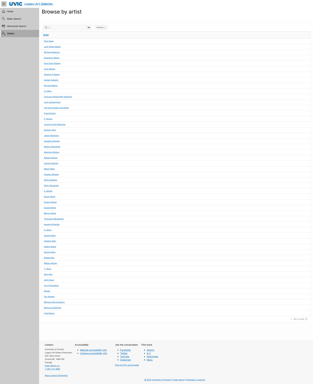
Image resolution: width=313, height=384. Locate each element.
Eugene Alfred (50, 202)
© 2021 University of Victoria (157, 379)
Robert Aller (49, 257)
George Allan (50, 235)
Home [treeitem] (10, 11)
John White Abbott (52, 46)
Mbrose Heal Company (54, 302)
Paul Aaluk (49, 41)
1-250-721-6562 (52, 369)
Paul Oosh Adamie (52, 63)
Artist (46, 35)
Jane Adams (49, 69)
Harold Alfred (50, 207)
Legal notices (178, 379)
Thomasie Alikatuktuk (54, 219)
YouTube (124, 356)
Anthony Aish (50, 130)
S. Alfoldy (48, 191)
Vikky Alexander (51, 185)
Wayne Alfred (50, 213)
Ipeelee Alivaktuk (52, 224)
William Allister (50, 263)
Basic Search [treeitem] (14, 18)
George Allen (50, 252)
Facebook (125, 350)
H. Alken (48, 230)
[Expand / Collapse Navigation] (4, 4)
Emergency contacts (195, 379)
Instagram (125, 359)
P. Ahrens (48, 119)
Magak (47, 291)
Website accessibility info (93, 350)
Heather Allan (50, 241)
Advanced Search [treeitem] (16, 26)
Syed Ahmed (49, 113)
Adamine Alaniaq (51, 152)
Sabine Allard (50, 246)
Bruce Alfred (49, 196)
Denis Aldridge (50, 180)
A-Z (149, 353)
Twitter (123, 353)
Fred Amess (49, 313)
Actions (100, 27)
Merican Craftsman (52, 307)
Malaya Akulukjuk (52, 146)
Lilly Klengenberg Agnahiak (56, 107)
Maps (150, 359)
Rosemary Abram (51, 58)
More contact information (56, 375)
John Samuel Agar (52, 102)
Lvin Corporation (51, 285)
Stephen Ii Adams (52, 74)
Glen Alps (48, 274)
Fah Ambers (49, 296)
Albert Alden (49, 169)
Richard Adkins (51, 85)
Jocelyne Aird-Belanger (55, 124)
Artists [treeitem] (10, 33)
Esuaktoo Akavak (52, 141)
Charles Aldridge (51, 174)
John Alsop (49, 280)
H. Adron (48, 91)
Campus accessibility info (93, 353)
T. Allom (47, 269)
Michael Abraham (52, 52)
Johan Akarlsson (51, 135)
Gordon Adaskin (51, 80)
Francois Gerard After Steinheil (58, 96)
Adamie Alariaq (51, 157)
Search (150, 350)
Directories (152, 356)
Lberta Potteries (51, 163)
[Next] (306, 319)
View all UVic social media (127, 365)
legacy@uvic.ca (52, 365)
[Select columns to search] (47, 27)
